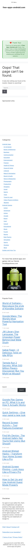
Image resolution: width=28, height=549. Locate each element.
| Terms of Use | (7, 537)
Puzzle (6, 232)
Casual (6, 224)
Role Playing (7, 237)
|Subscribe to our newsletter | (11, 532)
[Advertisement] (14, 25)
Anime (6, 213)
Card (5, 221)
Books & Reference (9, 149)
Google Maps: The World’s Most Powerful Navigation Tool (13, 320)
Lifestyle (6, 171)
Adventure (7, 210)
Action (6, 208)
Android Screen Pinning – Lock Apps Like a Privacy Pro (13, 469)
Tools (5, 194)
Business (6, 152)
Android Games (7, 205)
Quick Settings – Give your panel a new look (14, 414)
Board (5, 218)
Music (5, 229)
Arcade (6, 216)
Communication (8, 155)
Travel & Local (8, 197)
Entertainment (8, 160)
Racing (6, 234)
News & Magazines (10, 179)
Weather (6, 202)
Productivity (7, 184)
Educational (7, 226)
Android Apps (6, 144)
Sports (6, 192)
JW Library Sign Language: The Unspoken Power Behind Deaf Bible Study (11, 337)
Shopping (6, 186)
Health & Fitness (9, 165)
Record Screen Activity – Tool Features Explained (12, 425)
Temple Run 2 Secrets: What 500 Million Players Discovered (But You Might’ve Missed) (13, 368)
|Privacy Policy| (17, 537)
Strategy (6, 245)
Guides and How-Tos (9, 250)
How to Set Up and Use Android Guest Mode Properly (12, 482)
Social (5, 189)
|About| (8, 527)
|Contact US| (15, 527)
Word (5, 247)
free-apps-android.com (14, 7)
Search (4, 387)
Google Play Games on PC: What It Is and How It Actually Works (14, 402)
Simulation (7, 240)
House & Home (8, 168)
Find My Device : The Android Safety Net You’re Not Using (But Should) (13, 439)
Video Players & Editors (11, 200)
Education (7, 157)
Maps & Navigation (9, 173)
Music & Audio (8, 176)
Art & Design (8, 147)
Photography (8, 181)
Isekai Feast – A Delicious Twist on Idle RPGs (12, 353)
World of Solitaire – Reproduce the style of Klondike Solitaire (13, 306)
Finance (6, 163)
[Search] (4, 91)
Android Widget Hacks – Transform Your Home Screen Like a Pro (12, 455)
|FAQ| (4, 527)
